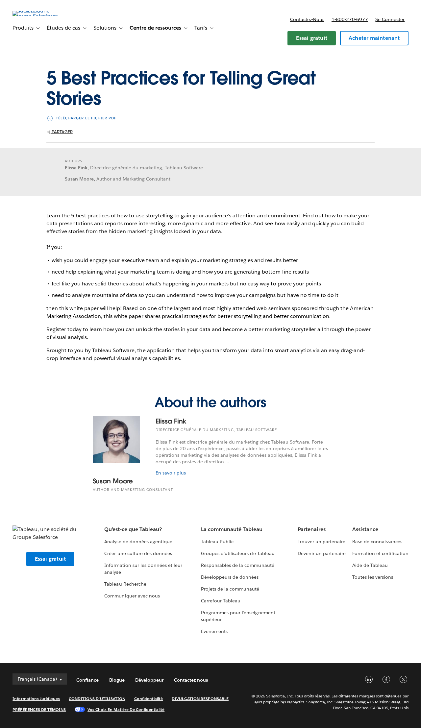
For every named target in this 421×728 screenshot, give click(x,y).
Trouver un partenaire (321, 542)
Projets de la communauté (230, 589)
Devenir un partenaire (322, 553)
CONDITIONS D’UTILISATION (97, 698)
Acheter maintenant (374, 38)
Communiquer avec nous (132, 596)
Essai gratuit (311, 38)
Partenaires (312, 529)
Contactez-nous (307, 19)
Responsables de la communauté (237, 565)
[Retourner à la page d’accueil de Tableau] (37, 15)
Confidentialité (148, 698)
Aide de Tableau (370, 565)
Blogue (117, 680)
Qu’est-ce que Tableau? (132, 529)
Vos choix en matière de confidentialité (125, 709)
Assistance (365, 529)
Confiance (87, 680)
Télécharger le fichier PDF (86, 118)
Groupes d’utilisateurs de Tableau (238, 553)
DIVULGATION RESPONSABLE (200, 698)
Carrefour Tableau (220, 601)
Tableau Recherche (125, 584)
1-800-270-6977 (350, 19)
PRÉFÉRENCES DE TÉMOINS (39, 709)
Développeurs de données (230, 577)
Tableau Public (217, 542)
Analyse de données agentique (138, 542)
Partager (62, 131)
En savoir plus (171, 473)
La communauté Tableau (231, 529)
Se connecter (390, 19)
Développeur (149, 680)
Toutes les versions (372, 577)
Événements (214, 631)
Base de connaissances (377, 542)
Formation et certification (380, 553)
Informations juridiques (36, 698)
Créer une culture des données (138, 553)
